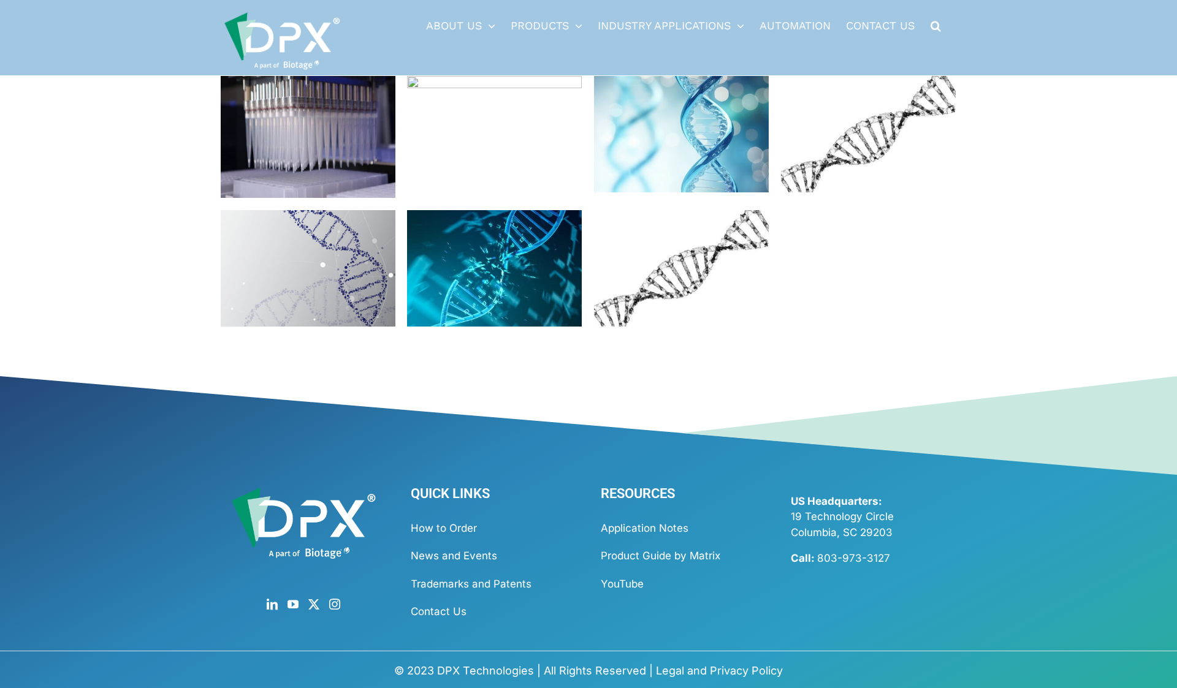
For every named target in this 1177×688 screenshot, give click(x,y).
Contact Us (439, 611)
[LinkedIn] (272, 604)
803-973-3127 (853, 558)
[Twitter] (313, 604)
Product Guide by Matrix (660, 556)
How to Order (444, 528)
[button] (936, 25)
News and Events (454, 556)
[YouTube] (293, 604)
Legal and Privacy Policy (719, 670)
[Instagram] (334, 604)
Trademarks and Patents (471, 584)
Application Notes (644, 528)
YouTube (622, 584)
